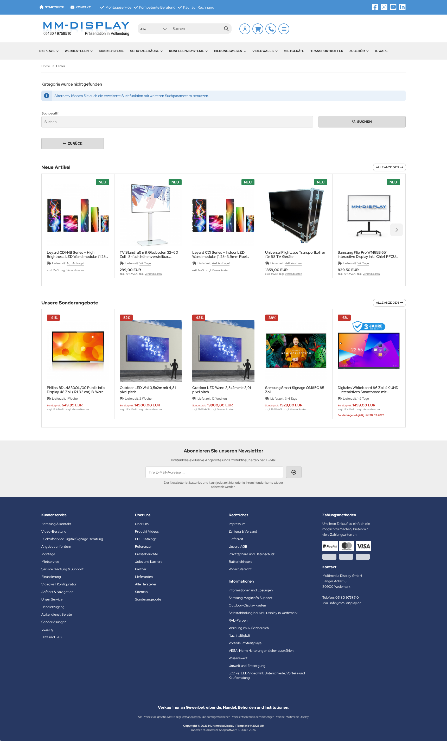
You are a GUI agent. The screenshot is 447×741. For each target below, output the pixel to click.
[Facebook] (375, 7)
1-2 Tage (145, 263)
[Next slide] (396, 229)
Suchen (362, 122)
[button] (153, 29)
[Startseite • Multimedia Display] (85, 28)
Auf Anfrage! (75, 263)
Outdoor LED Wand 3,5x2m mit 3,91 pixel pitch (221, 390)
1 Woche (72, 399)
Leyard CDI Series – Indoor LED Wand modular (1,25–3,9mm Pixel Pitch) (219, 254)
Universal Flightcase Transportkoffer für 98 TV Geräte (295, 254)
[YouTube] (393, 7)
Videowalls (263, 51)
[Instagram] (384, 7)
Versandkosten (75, 270)
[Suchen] (226, 29)
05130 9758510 (347, 597)
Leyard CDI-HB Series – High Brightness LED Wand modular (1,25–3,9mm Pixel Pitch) (77, 254)
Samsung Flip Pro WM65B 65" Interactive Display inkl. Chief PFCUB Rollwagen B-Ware (368, 254)
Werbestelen (77, 51)
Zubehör (357, 51)
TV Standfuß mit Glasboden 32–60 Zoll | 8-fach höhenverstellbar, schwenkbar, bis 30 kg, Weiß (149, 254)
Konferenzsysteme (186, 51)
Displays (47, 51)
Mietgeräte (294, 51)
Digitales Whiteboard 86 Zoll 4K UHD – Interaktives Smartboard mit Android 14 (368, 390)
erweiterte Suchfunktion (123, 95)
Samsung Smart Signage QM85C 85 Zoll (294, 390)
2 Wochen (146, 399)
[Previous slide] (50, 229)
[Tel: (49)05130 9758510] (270, 28)
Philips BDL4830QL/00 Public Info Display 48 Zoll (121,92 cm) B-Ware (76, 390)
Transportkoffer (326, 51)
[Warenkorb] (257, 28)
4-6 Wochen (293, 263)
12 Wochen (219, 399)
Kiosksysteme (111, 51)
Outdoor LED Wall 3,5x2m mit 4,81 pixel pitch (148, 390)
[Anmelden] (244, 28)
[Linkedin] (402, 7)
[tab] (132, 290)
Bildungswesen (228, 51)
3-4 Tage (291, 399)
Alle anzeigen (387, 167)
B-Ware (381, 51)
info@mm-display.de (345, 603)
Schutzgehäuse (144, 51)
